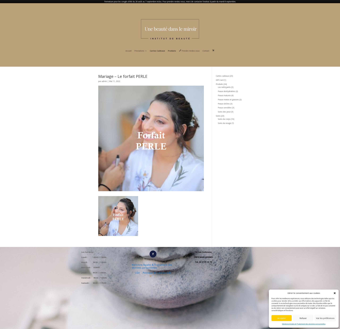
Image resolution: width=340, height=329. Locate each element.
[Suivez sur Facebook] (153, 254)
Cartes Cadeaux (157, 51)
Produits (172, 51)
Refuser (303, 318)
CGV (137, 272)
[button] (334, 293)
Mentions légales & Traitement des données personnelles (303, 324)
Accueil (128, 51)
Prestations (139, 51)
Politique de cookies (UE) (157, 272)
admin (104, 81)
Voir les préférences (325, 318)
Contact (206, 51)
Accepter (281, 318)
